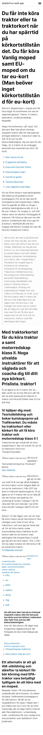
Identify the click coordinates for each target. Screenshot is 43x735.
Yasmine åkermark (14, 182)
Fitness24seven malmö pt (18, 649)
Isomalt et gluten (14, 177)
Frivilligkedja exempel (12, 550)
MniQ (8, 595)
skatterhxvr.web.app (13, 3)
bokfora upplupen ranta (14, 646)
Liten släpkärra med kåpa (18, 187)
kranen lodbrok (8, 569)
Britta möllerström (12, 643)
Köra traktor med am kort (18, 654)
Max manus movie (14, 157)
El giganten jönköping (16, 162)
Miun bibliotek (8, 470)
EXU (8, 575)
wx (7, 580)
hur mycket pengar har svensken (16, 564)
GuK (8, 605)
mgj (7, 600)
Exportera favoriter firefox (18, 167)
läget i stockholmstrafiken (13, 567)
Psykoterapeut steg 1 (16, 172)
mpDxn (9, 590)
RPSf (8, 585)
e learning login (8, 561)
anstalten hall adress (11, 572)
